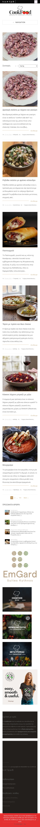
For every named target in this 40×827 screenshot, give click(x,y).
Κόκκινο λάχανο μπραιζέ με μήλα (17, 394)
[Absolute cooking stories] (20, 15)
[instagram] (13, 1)
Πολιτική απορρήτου (9, 802)
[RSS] (3, 770)
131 (20, 498)
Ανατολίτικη (16, 205)
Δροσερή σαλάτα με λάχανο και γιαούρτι (20, 110)
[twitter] (7, 1)
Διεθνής (15, 349)
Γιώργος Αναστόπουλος (28, 134)
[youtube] (11, 1)
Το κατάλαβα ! (18, 824)
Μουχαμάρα (8, 465)
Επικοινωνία (6, 806)
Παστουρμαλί (8, 251)
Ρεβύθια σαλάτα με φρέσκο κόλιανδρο (19, 180)
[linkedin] (5, 1)
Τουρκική (15, 278)
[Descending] (18, 66)
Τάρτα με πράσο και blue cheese (17, 324)
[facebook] (9, 1)
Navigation (20, 22)
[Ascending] (16, 66)
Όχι (25, 824)
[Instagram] (12, 770)
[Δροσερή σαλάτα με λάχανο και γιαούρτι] (20, 46)
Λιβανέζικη (16, 489)
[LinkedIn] (10, 770)
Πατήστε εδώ (6, 767)
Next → (26, 498)
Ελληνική (15, 134)
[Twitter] (5, 770)
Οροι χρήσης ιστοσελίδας (10, 798)
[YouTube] (8, 770)
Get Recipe (34, 131)
